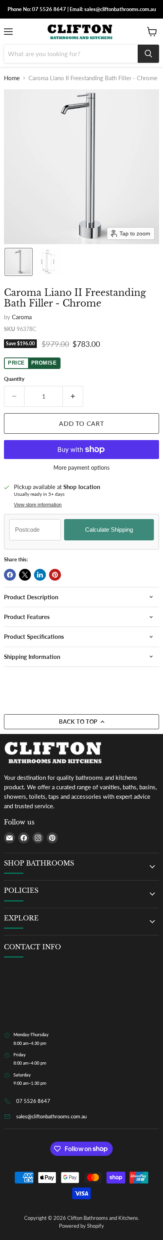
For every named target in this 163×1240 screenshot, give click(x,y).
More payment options (81, 468)
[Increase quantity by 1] (73, 396)
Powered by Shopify (81, 1226)
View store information (38, 505)
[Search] (148, 54)
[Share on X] (25, 575)
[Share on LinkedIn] (40, 575)
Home (12, 78)
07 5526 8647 (33, 1101)
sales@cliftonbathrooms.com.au (51, 1116)
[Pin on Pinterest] (55, 575)
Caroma (22, 316)
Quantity (14, 379)
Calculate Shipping (109, 529)
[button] (18, 261)
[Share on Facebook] (10, 575)
